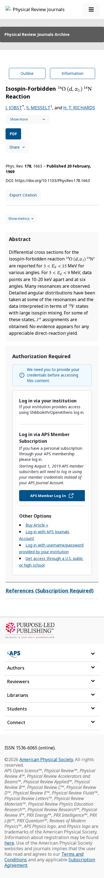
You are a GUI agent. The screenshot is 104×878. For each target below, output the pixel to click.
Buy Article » (37, 525)
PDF (13, 133)
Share (14, 147)
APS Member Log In (48, 495)
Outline (27, 73)
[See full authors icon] (28, 119)
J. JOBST (14, 108)
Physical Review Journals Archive (37, 34)
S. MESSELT (38, 108)
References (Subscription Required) (50, 590)
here (9, 843)
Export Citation (23, 195)
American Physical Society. (46, 759)
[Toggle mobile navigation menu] (91, 9)
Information (72, 73)
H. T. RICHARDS (79, 108)
